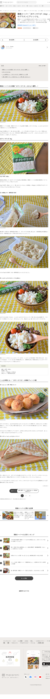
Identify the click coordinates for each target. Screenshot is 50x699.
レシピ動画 (20, 640)
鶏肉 (42, 5)
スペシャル (33, 642)
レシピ (14, 640)
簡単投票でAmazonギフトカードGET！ (27, 25)
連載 (8, 642)
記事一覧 (47, 674)
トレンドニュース (7, 640)
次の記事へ (36, 39)
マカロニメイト (14, 642)
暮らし (32, 640)
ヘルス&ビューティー (40, 640)
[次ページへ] (29, 495)
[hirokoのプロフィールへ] (24, 47)
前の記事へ (12, 39)
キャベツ (23, 5)
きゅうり (19, 5)
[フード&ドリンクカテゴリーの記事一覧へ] (20, 28)
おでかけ (26, 640)
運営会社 (47, 678)
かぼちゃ (14, 5)
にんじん (30, 5)
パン (39, 5)
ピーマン (10, 5)
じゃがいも (36, 5)
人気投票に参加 (40, 642)
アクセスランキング (24, 642)
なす (6, 5)
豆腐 (27, 5)
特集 (4, 642)
